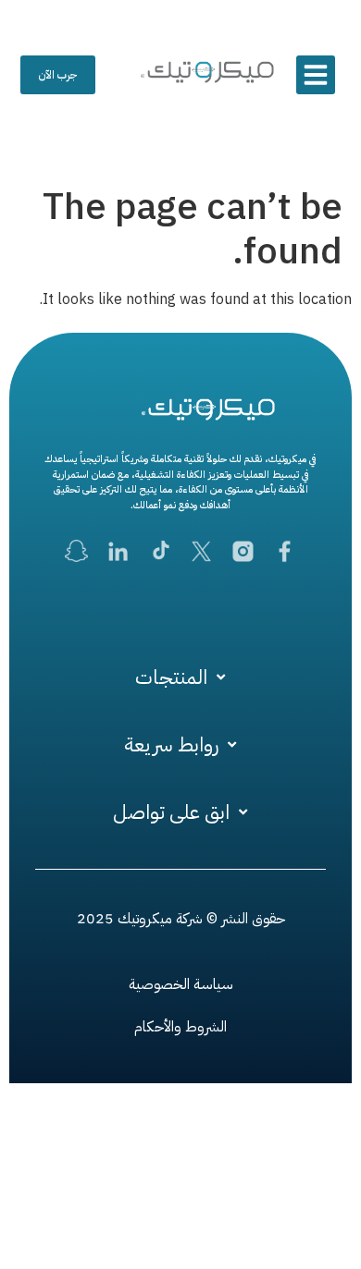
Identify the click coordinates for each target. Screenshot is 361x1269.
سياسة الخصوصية (181, 984)
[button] (315, 74)
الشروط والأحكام (180, 1027)
